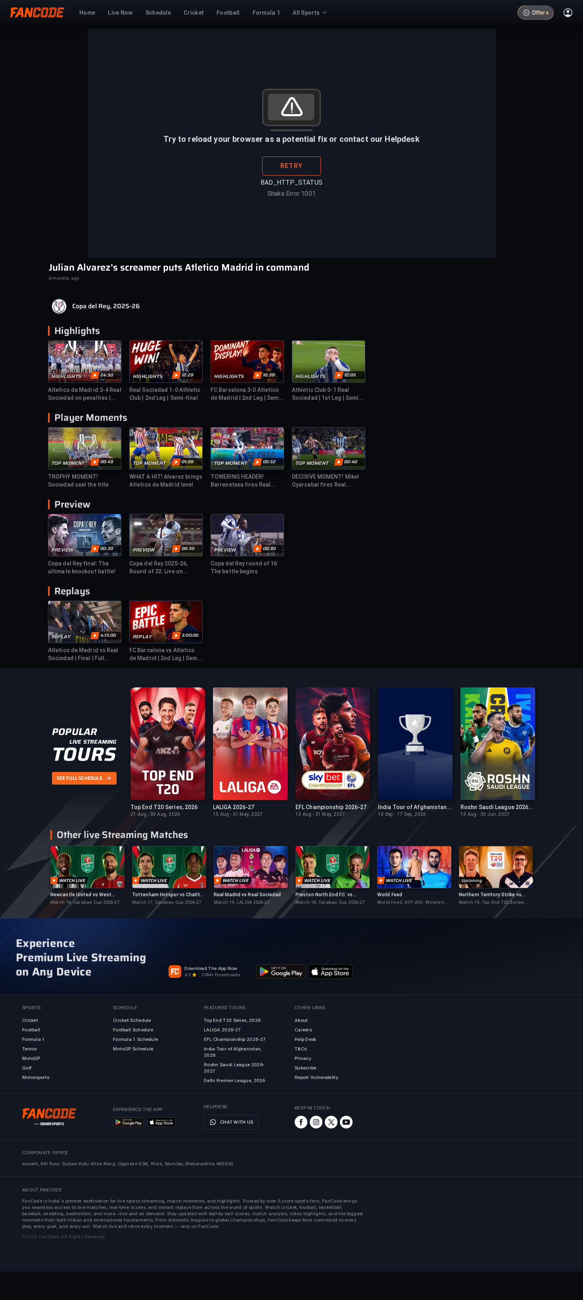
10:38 (269, 375)
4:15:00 (108, 635)
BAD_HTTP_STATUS (291, 182)
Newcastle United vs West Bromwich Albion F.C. (80, 895)
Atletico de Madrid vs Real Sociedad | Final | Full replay (83, 654)
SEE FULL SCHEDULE (79, 778)
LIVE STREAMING (93, 741)
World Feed (389, 894)
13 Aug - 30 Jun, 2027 (485, 814)
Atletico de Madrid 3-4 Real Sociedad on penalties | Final (84, 394)
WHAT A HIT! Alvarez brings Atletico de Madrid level (166, 480)
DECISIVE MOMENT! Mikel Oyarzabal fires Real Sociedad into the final (325, 481)
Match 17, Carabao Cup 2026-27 (166, 902)
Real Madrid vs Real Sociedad (247, 894)
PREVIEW (62, 550)
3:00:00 (190, 635)
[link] (87, 876)
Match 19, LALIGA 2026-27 (241, 902)
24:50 (106, 375)
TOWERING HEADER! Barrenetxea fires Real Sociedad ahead (240, 481)
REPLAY (61, 637)
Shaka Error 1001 (291, 193)
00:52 (269, 462)
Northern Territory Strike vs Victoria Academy (490, 895)
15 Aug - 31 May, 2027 (238, 814)
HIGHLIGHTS (66, 376)
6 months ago (64, 278)
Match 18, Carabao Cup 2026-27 (329, 902)
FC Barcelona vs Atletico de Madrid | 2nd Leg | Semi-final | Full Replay (165, 654)
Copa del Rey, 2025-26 (106, 306)
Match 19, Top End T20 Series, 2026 (492, 903)
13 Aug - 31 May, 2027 (320, 814)
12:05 (350, 375)
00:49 (106, 462)
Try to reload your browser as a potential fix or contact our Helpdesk (291, 139)
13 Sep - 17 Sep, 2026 (402, 814)
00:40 (350, 462)
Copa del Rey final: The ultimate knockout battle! (82, 567)
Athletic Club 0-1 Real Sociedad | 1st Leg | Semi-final (326, 394)
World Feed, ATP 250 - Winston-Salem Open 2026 (411, 903)
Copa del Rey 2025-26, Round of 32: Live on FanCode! (158, 567)
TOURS (84, 754)
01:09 (188, 462)
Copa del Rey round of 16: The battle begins (245, 567)
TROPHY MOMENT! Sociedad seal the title (78, 480)
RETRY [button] (291, 166)
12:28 (188, 375)
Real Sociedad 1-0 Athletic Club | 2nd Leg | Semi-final (165, 394)
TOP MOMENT (68, 463)
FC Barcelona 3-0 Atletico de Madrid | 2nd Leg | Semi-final (247, 394)
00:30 (106, 549)
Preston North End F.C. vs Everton (324, 895)
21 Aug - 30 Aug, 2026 (155, 814)
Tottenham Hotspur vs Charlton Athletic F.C (169, 895)
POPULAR (74, 731)
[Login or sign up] (568, 12)
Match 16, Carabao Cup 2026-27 (84, 902)
